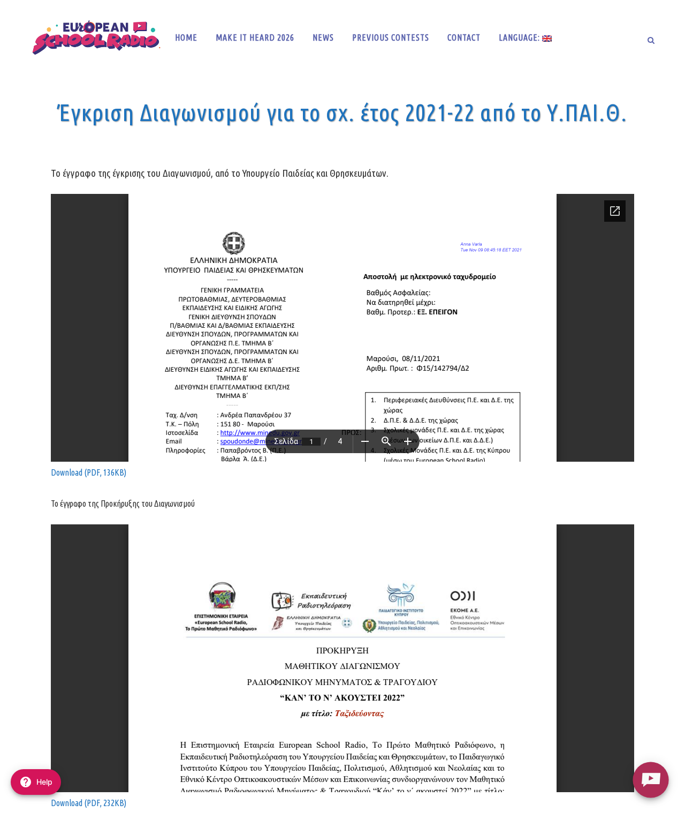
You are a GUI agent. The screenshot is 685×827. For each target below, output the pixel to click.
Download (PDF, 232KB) (88, 803)
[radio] (650, 780)
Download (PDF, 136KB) (88, 472)
